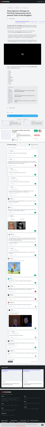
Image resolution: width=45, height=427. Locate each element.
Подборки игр (16, 405)
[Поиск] (37, 1)
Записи (30, 408)
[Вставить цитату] (34, 361)
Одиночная (25, 135)
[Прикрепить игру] (31, 361)
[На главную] (5, 1)
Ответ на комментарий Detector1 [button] (14, 333)
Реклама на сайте (23, 420)
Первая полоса (8, 405)
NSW (17, 133)
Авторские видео (4, 410)
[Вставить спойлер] (36, 361)
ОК (42, 424)
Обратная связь (12, 422)
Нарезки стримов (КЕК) (35, 408)
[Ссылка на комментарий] (36, 151)
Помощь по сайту (4, 422)
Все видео (2, 409)
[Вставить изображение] (33, 361)
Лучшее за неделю (29, 403)
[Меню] (43, 1)
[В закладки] (20, 7)
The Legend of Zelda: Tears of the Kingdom (21, 131)
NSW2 (19, 133)
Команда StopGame (14, 420)
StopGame (25, 404)
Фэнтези (22, 135)
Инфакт (8, 410)
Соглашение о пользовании (21, 422)
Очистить (42, 138)
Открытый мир (18, 135)
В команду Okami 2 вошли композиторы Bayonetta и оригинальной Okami (33, 384)
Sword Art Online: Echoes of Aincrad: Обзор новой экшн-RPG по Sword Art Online (10, 384)
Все (24, 403)
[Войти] (42, 1)
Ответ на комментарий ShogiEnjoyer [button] (14, 236)
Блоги (25, 401)
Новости (11, 5)
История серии (14, 409)
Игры (25, 396)
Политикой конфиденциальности (20, 425)
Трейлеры (12, 410)
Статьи (2, 403)
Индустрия (12, 112)
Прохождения (3, 413)
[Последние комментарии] (40, 1)
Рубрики (6, 409)
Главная (8, 5)
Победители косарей (36, 403)
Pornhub (15, 26)
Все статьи (3, 405)
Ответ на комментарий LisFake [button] (13, 189)
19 (14, 7)
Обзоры (12, 405)
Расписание (26, 408)
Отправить (10, 361)
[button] (10, 155)
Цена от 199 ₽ (37, 135)
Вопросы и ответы (4, 420)
